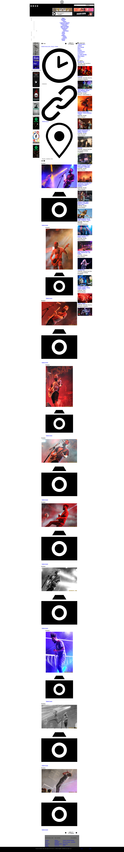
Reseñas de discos (64, 23)
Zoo (78, 59)
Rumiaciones (64, 28)
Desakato (80, 50)
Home (63, 18)
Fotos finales (66, 30)
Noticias (64, 21)
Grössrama (80, 76)
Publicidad (63, 19)
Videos (63, 32)
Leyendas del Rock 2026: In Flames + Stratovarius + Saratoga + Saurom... (84, 131)
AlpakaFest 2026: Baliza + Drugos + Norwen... (83, 236)
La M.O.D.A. (80, 53)
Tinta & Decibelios (65, 26)
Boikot (79, 48)
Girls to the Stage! (65, 27)
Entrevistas (64, 25)
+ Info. (82, 848)
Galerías (64, 29)
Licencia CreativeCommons (49, 847)
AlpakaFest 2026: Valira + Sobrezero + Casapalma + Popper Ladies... (83, 203)
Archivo (63, 20)
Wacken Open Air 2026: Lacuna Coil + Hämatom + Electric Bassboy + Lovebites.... (85, 90)
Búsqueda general (66, 842)
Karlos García (45, 225)
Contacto (63, 39)
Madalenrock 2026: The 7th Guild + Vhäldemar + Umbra (84, 219)
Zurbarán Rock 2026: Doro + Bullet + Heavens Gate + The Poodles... (84, 252)
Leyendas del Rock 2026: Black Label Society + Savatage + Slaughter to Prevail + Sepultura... (84, 184)
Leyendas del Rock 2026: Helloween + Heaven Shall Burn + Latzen (85, 113)
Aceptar (90, 848)
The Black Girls (81, 269)
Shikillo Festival (45, 121)
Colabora (63, 35)
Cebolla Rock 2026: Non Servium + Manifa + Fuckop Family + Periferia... (84, 287)
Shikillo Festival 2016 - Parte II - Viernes (49, 46)
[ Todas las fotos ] (81, 44)
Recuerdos (80, 147)
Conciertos (64, 37)
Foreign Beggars (81, 51)
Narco (79, 57)
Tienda (63, 40)
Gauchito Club (81, 61)
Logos (63, 34)
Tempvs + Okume (81, 303)
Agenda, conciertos (67, 840)
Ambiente (80, 45)
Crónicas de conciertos (65, 22)
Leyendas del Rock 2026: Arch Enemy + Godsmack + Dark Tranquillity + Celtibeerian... (84, 166)
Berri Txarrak (81, 47)
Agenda (63, 33)
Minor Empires (81, 56)
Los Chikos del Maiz (82, 54)
